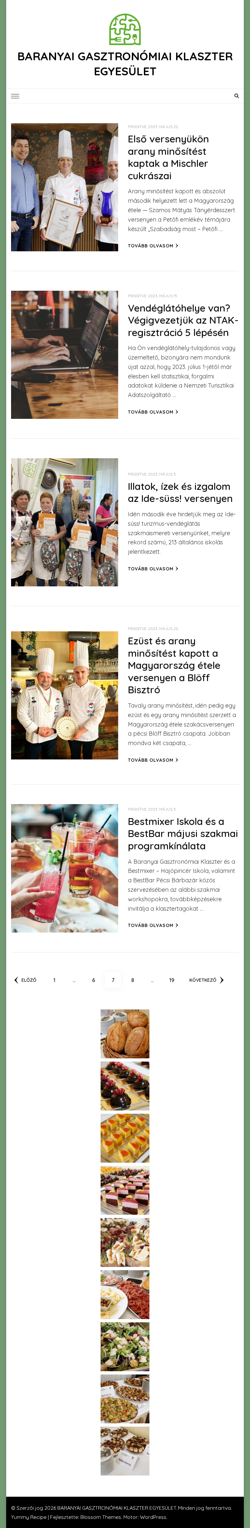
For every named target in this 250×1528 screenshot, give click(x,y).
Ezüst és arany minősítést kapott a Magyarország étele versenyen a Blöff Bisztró (174, 665)
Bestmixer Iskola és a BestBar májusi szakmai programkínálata (183, 833)
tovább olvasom (151, 246)
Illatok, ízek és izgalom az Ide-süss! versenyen (180, 492)
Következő (202, 980)
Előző (28, 980)
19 (174, 980)
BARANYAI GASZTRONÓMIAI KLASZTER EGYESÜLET (125, 63)
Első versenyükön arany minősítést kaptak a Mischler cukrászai (168, 157)
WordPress (153, 1517)
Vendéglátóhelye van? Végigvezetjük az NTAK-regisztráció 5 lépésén (183, 320)
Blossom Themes (100, 1517)
